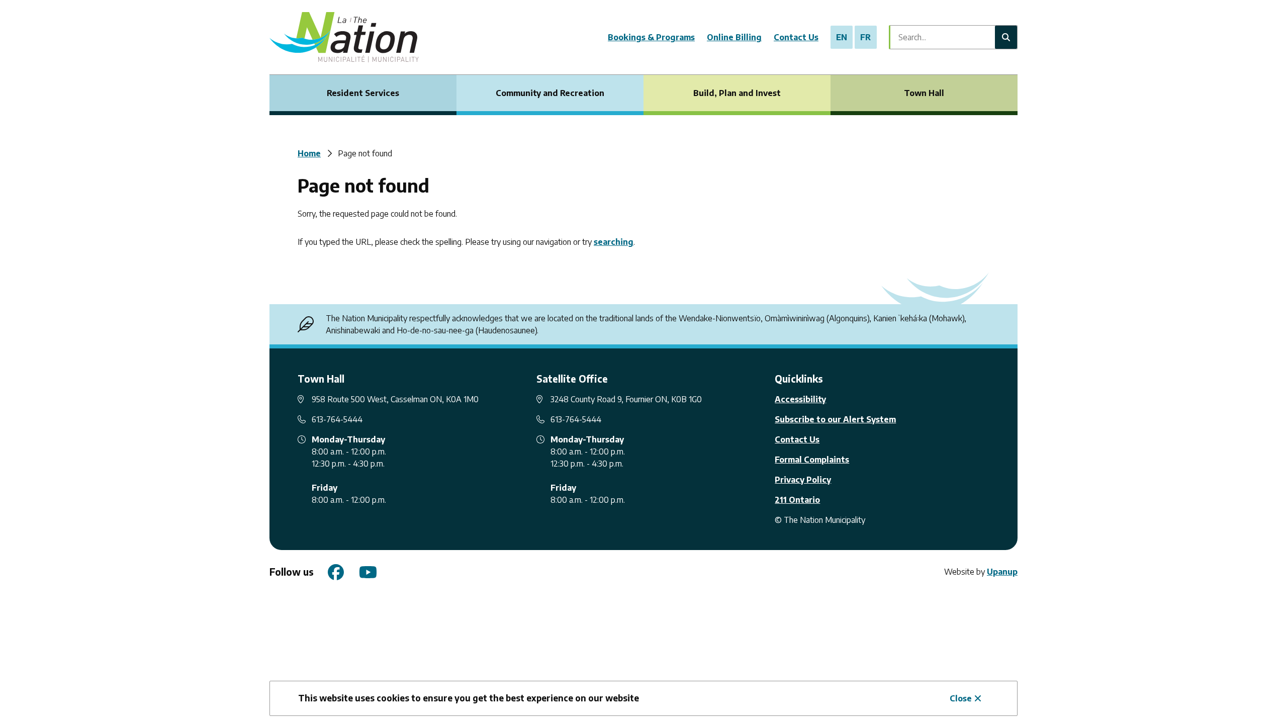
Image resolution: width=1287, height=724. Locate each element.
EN (841, 37)
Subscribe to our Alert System (835, 419)
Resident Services (363, 93)
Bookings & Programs (651, 37)
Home (309, 153)
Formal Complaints (812, 460)
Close (961, 698)
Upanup (1002, 572)
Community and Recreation (550, 93)
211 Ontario (797, 500)
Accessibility (800, 399)
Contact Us (796, 37)
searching (613, 242)
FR (865, 37)
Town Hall (924, 93)
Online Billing (734, 37)
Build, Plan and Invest (737, 93)
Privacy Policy (803, 480)
